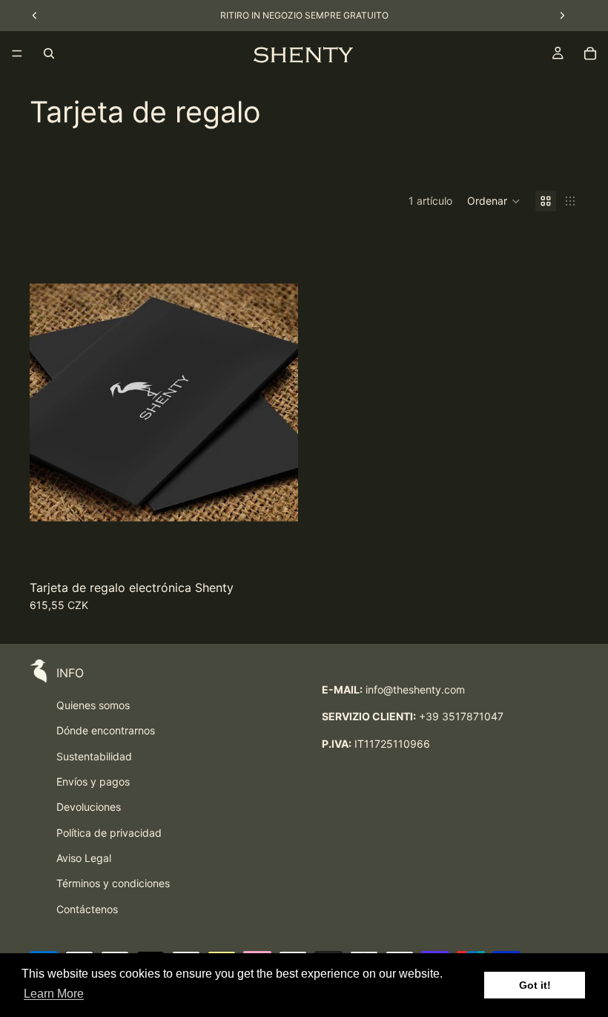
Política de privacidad (109, 832)
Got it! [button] (535, 985)
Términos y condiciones (113, 883)
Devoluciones (88, 806)
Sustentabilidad (94, 756)
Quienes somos (93, 705)
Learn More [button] (54, 993)
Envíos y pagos (93, 781)
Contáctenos (87, 909)
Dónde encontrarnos (105, 730)
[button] (494, 201)
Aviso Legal (83, 858)
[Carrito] (590, 53)
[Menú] (17, 53)
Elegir (287, 547)
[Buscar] (49, 53)
